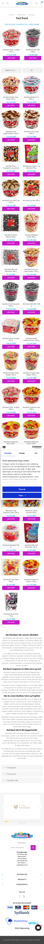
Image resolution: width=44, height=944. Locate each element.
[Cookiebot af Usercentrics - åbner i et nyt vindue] (32, 447)
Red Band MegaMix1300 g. (11, 546)
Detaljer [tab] (22, 453)
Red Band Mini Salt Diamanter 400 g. (10, 270)
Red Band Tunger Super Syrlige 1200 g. (31, 374)
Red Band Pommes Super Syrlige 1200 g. (31, 270)
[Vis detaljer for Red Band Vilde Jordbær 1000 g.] (11, 37)
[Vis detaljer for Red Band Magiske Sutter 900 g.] (31, 222)
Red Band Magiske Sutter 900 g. (31, 236)
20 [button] (37, 821)
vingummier (10, 688)
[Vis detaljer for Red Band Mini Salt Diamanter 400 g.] (11, 257)
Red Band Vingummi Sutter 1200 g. (31, 443)
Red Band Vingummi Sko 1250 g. (31, 408)
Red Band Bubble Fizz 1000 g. (31, 98)
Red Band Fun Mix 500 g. (31, 200)
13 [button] (25, 821)
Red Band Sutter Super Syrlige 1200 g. (11, 374)
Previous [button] (4, 806)
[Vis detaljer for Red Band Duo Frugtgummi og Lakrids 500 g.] (11, 154)
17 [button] (32, 821)
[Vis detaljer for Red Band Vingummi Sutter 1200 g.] (31, 429)
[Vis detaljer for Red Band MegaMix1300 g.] (11, 533)
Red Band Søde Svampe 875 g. (11, 339)
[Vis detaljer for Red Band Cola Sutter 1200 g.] (31, 119)
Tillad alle (22, 489)
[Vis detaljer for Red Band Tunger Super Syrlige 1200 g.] (31, 360)
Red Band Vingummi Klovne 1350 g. (31, 580)
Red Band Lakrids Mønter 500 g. (11, 236)
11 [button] (22, 821)
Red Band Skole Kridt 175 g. (11, 615)
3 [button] (8, 821)
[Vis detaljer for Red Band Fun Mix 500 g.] (31, 188)
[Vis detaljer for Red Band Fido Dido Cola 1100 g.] (11, 188)
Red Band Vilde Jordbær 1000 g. (11, 51)
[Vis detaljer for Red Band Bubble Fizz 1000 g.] (31, 85)
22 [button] (19, 823)
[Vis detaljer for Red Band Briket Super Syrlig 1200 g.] (11, 85)
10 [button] (20, 821)
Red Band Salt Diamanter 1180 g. (11, 305)
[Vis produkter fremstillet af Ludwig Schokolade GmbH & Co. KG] (22, 807)
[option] (22, 807)
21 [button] (39, 821)
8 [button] (17, 821)
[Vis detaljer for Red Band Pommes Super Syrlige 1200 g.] (31, 257)
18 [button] (34, 821)
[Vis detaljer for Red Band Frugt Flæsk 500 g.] (11, 567)
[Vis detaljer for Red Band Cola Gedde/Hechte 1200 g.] (11, 119)
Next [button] (39, 806)
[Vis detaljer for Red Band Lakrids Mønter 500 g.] (11, 222)
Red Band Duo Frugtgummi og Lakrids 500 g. (11, 168)
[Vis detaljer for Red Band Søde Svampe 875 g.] (11, 326)
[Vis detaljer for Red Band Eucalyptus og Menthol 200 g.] (31, 154)
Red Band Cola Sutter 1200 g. (31, 133)
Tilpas (21, 495)
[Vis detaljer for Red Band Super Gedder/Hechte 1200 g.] (31, 326)
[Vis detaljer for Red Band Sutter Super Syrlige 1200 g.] (11, 360)
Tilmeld (33, 847)
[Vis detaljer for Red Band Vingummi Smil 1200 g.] (11, 429)
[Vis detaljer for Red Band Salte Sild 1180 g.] (32, 37)
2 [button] (6, 821)
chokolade (36, 711)
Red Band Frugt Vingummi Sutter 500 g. (11, 512)
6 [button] (13, 821)
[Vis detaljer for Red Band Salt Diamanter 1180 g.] (11, 291)
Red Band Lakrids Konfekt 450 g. (31, 512)
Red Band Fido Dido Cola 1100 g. (11, 201)
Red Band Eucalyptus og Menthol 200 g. (31, 167)
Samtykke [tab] (8, 453)
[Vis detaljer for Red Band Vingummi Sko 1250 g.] (31, 395)
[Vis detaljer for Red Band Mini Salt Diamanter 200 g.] (31, 533)
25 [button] (24, 823)
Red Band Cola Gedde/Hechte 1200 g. (11, 133)
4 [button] (10, 821)
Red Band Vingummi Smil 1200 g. (11, 443)
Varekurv (41, 3)
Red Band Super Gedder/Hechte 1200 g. (31, 339)
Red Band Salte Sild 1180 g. (33, 51)
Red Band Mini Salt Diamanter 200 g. (31, 546)
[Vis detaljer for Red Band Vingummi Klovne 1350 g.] (31, 567)
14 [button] (27, 821)
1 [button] (4, 821)
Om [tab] (36, 453)
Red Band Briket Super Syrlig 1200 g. (11, 98)
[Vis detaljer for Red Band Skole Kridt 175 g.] (11, 602)
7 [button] (15, 821)
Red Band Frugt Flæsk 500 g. (11, 580)
